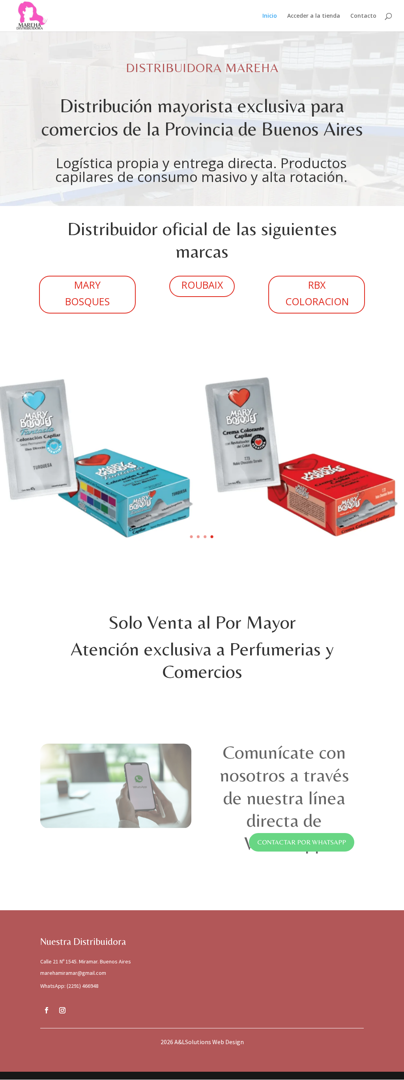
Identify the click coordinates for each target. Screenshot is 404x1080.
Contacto (363, 16)
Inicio (269, 16)
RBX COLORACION (317, 293)
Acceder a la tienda (313, 16)
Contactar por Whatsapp (301, 842)
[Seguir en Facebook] (46, 1010)
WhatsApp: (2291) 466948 (69, 985)
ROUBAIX (202, 284)
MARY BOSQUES (87, 293)
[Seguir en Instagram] (62, 1010)
